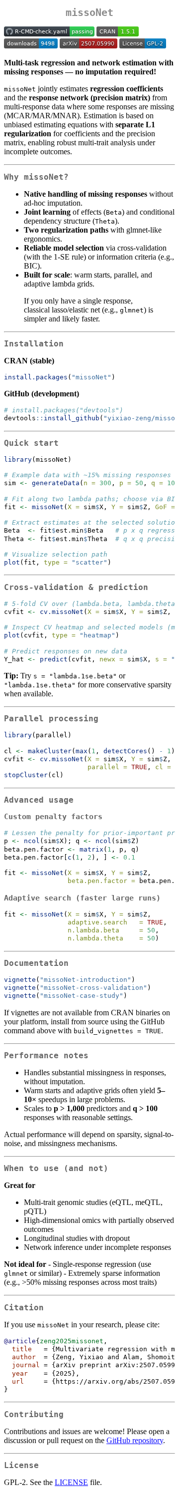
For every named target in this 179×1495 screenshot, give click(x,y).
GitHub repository (134, 1440)
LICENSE (71, 1482)
